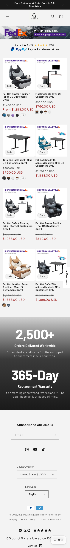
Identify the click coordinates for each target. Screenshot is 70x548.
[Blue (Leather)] (8, 305)
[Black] (17, 115)
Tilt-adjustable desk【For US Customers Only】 (17, 161)
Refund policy (28, 519)
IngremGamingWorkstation (32, 514)
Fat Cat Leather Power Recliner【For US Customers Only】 (16, 287)
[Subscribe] (55, 435)
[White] (49, 112)
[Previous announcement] (7, 5)
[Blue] (4, 115)
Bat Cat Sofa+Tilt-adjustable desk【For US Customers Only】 (49, 287)
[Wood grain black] (36, 112)
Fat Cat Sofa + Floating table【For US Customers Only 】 (17, 226)
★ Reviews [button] (67, 277)
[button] (7, 16)
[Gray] (8, 115)
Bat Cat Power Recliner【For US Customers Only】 (49, 226)
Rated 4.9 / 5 (35, 45)
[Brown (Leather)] (4, 305)
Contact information (50, 519)
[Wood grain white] (45, 112)
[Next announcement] (63, 5)
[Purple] (12, 115)
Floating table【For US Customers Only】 (48, 95)
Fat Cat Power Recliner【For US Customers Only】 (16, 97)
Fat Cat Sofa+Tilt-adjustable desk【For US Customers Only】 (49, 163)
